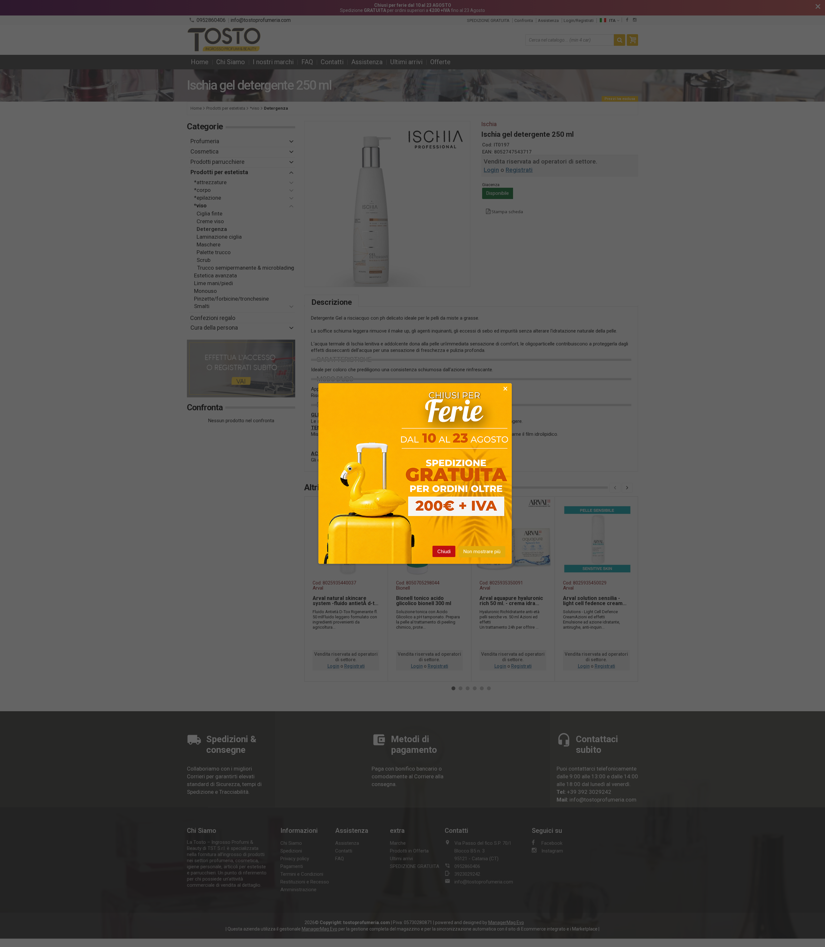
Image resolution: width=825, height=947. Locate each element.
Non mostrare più (481, 551)
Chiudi (444, 551)
